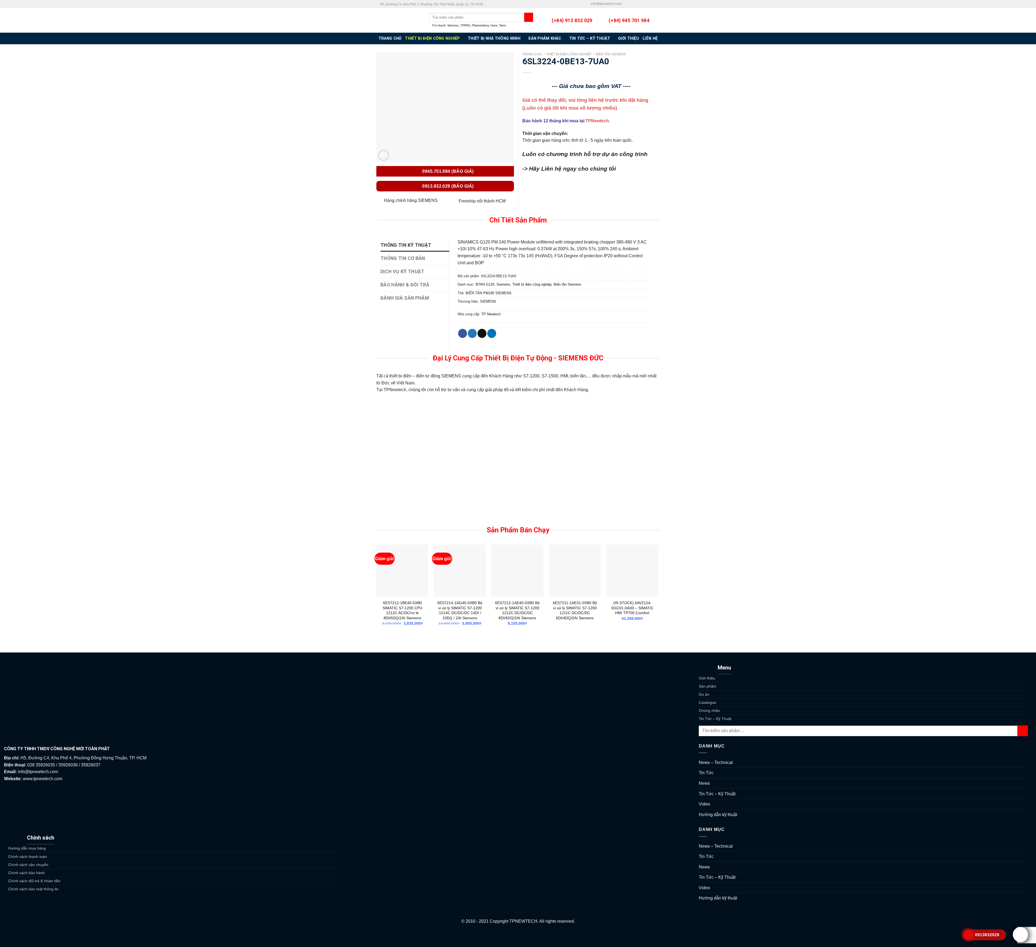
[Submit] (1022, 730)
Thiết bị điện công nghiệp (432, 38)
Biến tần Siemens (611, 54)
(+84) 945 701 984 (629, 20)
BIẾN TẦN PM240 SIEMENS (489, 293)
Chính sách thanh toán (27, 856)
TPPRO (465, 25)
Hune (493, 25)
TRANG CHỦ (390, 38)
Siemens (453, 25)
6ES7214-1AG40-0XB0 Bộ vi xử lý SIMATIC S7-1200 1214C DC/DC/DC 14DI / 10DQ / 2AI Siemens (459, 610)
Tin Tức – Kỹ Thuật (589, 38)
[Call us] (641, 4)
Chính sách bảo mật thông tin (33, 889)
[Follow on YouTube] (657, 4)
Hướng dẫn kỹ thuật (718, 814)
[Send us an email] (636, 4)
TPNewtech (597, 121)
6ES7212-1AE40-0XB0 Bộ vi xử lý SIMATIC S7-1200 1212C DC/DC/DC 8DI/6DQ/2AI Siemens (517, 610)
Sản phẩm (707, 686)
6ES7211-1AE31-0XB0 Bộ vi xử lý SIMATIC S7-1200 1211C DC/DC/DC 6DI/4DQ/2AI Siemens (575, 610)
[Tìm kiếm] (528, 17)
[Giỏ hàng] (657, 20)
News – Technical (716, 762)
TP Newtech (490, 314)
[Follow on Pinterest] (646, 4)
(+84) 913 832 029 (572, 20)
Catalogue (707, 702)
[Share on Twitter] (472, 333)
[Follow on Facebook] (626, 4)
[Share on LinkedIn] (491, 333)
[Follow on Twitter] (631, 4)
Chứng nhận (709, 710)
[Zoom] (383, 155)
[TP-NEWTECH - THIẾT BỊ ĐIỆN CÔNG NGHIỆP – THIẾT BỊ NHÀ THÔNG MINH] (398, 20)
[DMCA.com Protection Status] (518, 935)
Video (704, 804)
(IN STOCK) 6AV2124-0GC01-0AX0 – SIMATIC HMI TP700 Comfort (632, 608)
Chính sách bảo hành (26, 873)
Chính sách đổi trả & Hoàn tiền (34, 881)
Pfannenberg (480, 25)
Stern (502, 25)
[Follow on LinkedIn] (651, 4)
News (704, 783)
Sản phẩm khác (544, 38)
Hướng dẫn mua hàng (27, 848)
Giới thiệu (628, 38)
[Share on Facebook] (462, 333)
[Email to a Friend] (482, 333)
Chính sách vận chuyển (28, 865)
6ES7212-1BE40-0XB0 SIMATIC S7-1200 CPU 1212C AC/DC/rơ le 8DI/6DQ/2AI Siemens (402, 610)
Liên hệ (650, 38)
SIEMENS (488, 301)
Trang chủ (532, 54)
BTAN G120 (485, 284)
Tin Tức (706, 772)
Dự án (704, 694)
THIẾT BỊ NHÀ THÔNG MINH (494, 38)
